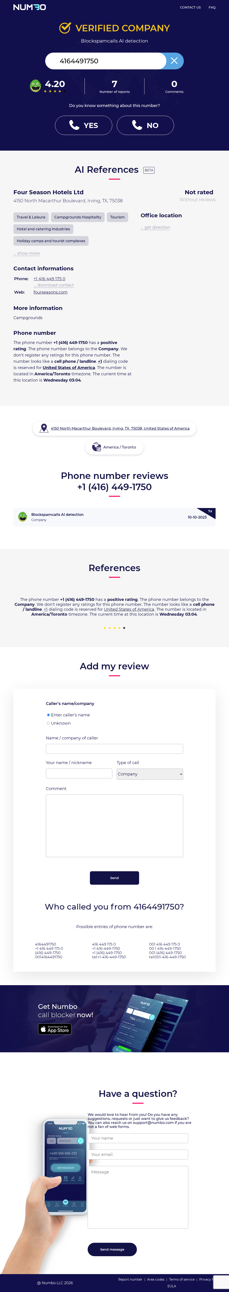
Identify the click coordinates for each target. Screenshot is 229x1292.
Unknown (61, 723)
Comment (56, 788)
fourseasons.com (51, 292)
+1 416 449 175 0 (49, 278)
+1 (100, 361)
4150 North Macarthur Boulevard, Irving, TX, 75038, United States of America (120, 428)
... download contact (54, 285)
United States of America (69, 367)
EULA (172, 1286)
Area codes (155, 1279)
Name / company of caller (72, 738)
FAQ (212, 7)
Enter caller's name (70, 715)
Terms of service (182, 1279)
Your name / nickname (69, 762)
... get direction (155, 227)
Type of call (128, 762)
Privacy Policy (210, 1279)
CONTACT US (190, 7)
